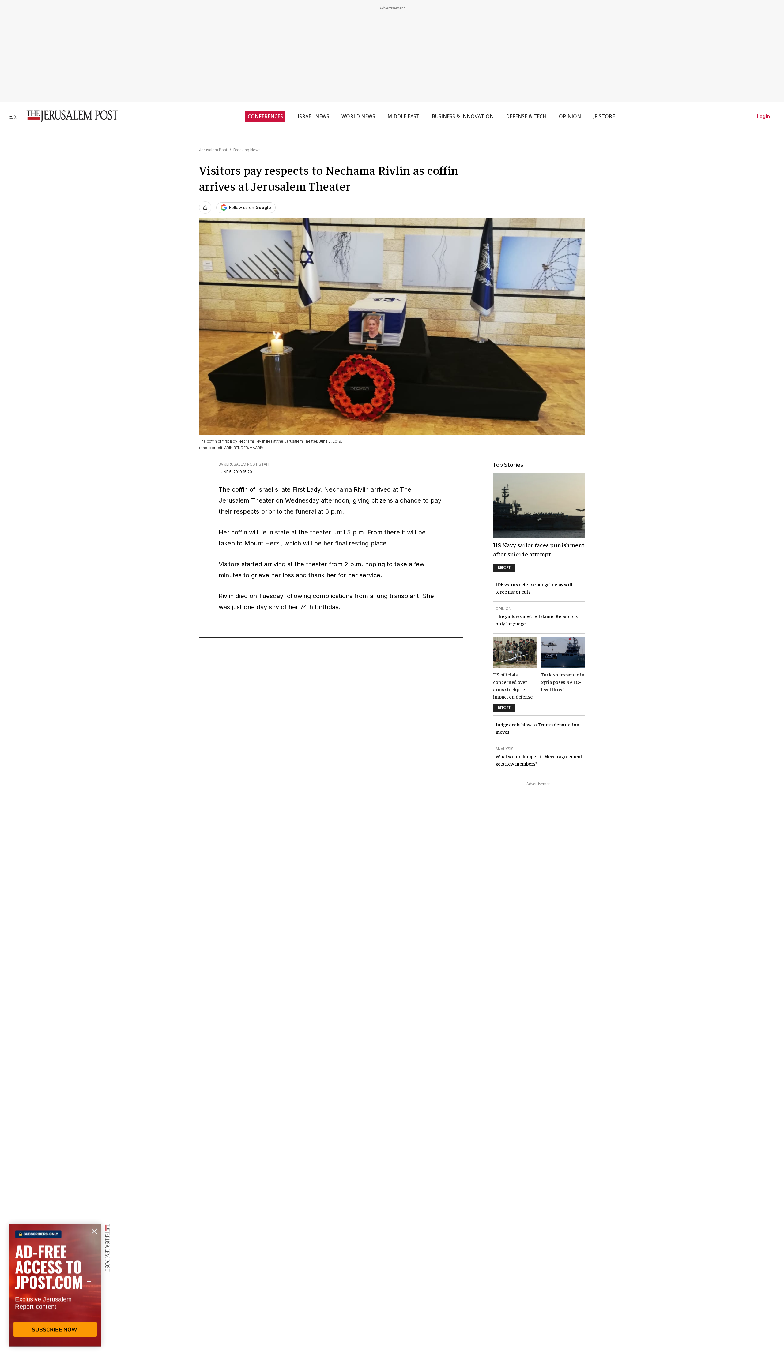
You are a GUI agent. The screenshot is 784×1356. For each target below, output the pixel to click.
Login (763, 116)
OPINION (570, 116)
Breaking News (247, 150)
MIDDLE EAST (403, 116)
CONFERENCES (265, 116)
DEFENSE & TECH (526, 116)
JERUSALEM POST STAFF (247, 464)
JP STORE (604, 116)
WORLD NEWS (358, 116)
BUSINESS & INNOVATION (463, 116)
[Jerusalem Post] (68, 116)
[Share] (205, 207)
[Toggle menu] (12, 116)
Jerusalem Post (213, 150)
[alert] (55, 1285)
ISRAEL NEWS (313, 116)
